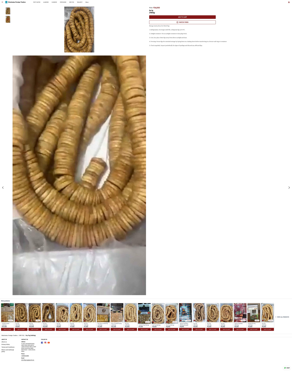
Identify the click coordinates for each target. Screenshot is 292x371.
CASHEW (54, 2)
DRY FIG (71, 2)
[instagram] (45, 342)
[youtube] (48, 342)
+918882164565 (25, 355)
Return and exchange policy (8, 350)
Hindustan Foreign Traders (17, 2)
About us (4, 342)
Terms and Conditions (8, 347)
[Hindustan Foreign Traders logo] (6, 2)
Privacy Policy (6, 344)
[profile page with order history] (288, 2)
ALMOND (46, 2)
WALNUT (79, 2)
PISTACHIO (63, 2)
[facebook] (42, 342)
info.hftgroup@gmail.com (27, 360)
